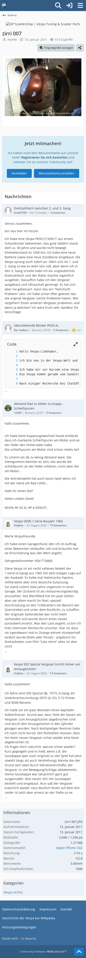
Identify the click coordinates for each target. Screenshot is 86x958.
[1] (12, 351)
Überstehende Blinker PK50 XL (36, 325)
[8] (12, 383)
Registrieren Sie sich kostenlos (44, 157)
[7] (12, 379)
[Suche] (58, 5)
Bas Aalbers (21, 330)
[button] (75, 344)
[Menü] (80, 5)
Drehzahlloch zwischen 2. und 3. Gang (42, 208)
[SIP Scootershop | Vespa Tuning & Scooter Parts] (43, 24)
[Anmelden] (69, 5)
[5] (12, 369)
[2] (12, 356)
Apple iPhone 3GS (69, 848)
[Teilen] (80, 48)
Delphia (18, 525)
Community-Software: (43, 951)
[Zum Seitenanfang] (79, 952)
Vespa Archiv (13, 892)
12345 (18, 413)
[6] (12, 374)
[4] (12, 365)
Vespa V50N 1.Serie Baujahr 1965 (38, 521)
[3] (12, 360)
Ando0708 (20, 213)
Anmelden (19, 173)
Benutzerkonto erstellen (56, 173)
